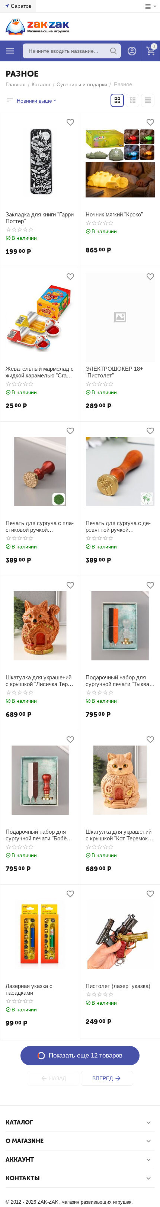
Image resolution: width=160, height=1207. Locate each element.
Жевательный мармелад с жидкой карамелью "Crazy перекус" (40, 372)
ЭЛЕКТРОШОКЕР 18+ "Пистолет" (114, 372)
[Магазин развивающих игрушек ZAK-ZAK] (37, 26)
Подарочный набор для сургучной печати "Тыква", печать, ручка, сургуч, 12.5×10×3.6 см (119, 681)
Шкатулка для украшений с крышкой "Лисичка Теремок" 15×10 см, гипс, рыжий (39, 681)
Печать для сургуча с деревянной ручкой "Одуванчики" (118, 526)
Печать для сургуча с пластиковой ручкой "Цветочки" (40, 526)
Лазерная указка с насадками (29, 989)
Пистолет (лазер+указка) (118, 986)
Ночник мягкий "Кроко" (114, 214)
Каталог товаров (10, 51)
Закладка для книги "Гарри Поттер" (40, 217)
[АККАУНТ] (132, 51)
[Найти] (113, 51)
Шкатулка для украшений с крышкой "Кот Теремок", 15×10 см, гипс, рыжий (118, 835)
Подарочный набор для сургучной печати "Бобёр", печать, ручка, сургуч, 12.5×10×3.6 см (39, 835)
